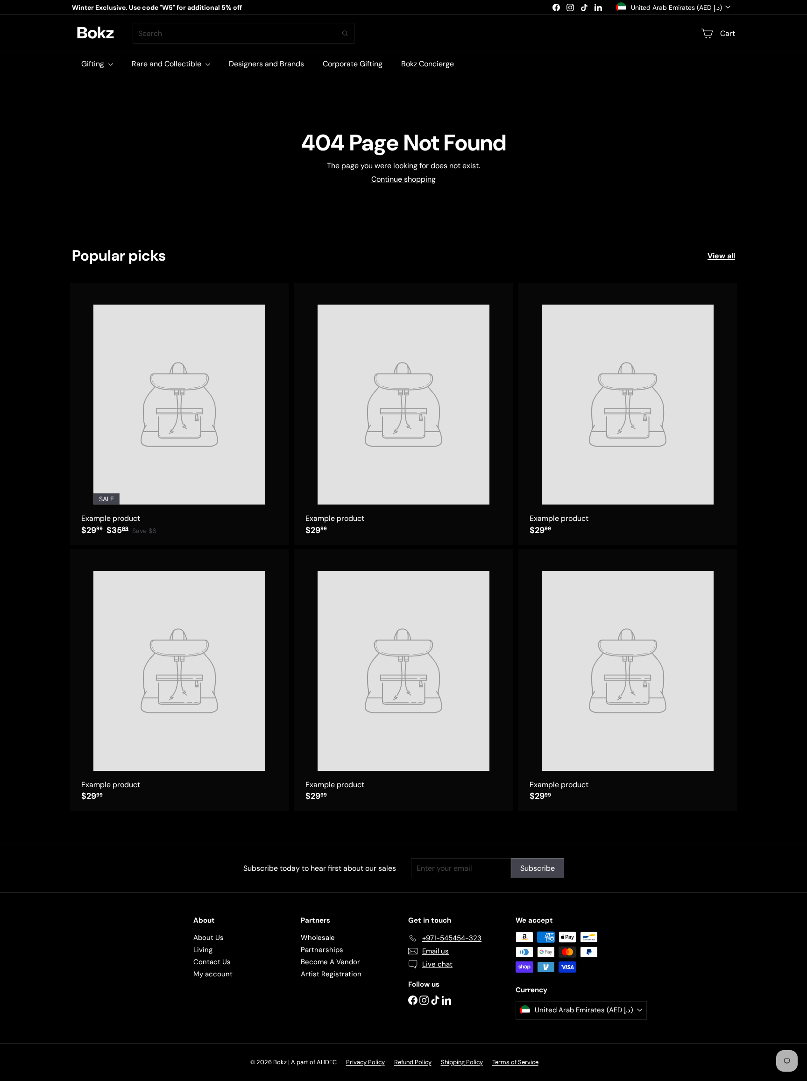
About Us (208, 937)
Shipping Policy (462, 1062)
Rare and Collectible (167, 64)
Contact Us (212, 962)
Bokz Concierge (427, 64)
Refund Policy (413, 1062)
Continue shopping (403, 179)
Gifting (93, 64)
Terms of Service (515, 1062)
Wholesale (318, 937)
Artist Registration (331, 974)
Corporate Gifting (352, 64)
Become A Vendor (330, 962)
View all (721, 255)
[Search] (345, 33)
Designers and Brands (266, 64)
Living (202, 949)
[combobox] (243, 33)
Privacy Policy (365, 1062)
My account (213, 974)
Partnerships (322, 949)
